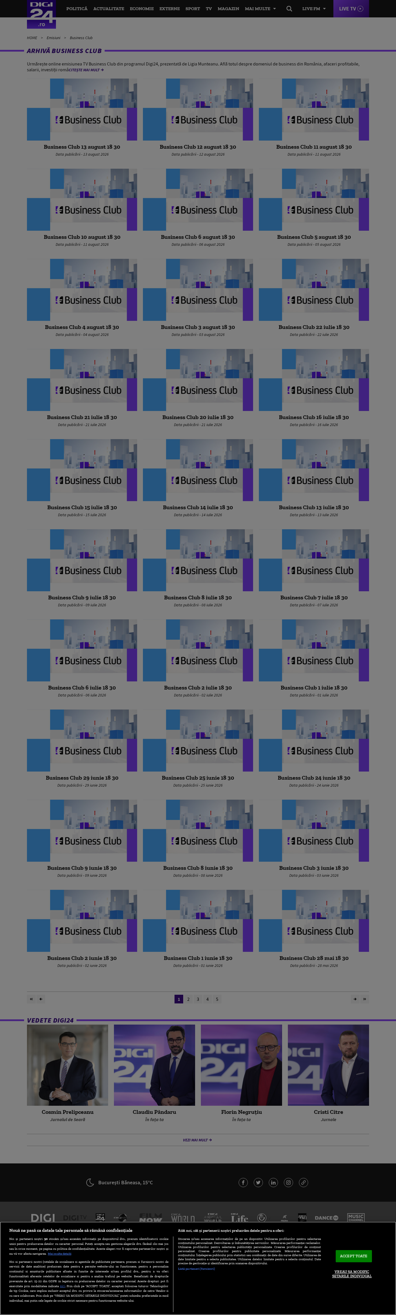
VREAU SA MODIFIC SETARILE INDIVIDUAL (352, 1273)
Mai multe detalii (59, 1254)
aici (62, 1286)
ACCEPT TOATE (354, 1256)
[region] (198, 1268)
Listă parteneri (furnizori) (196, 1269)
